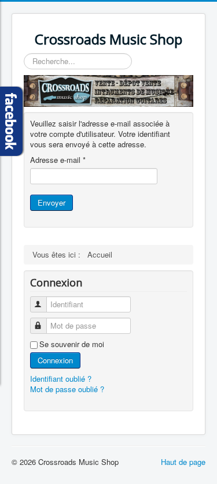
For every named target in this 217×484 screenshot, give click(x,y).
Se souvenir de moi (71, 344)
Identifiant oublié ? (60, 378)
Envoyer (51, 202)
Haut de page (183, 461)
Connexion (55, 360)
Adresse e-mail (58, 160)
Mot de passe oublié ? (67, 389)
